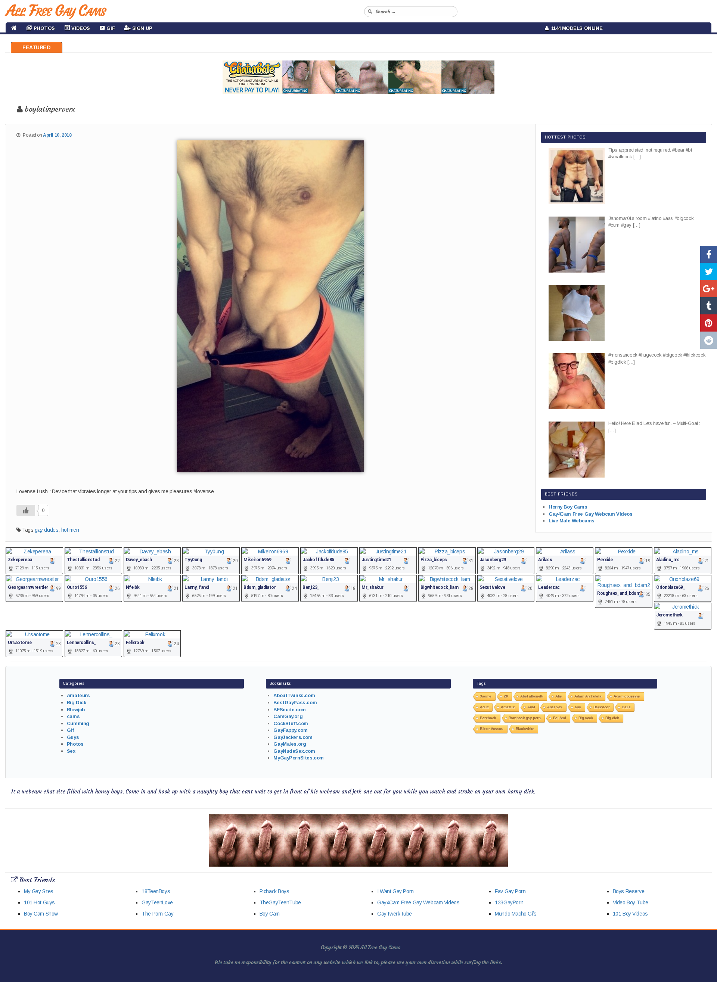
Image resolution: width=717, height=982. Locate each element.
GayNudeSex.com (294, 751)
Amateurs (78, 695)
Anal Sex (554, 707)
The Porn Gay (157, 914)
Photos (75, 744)
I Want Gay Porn (395, 891)
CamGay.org (287, 716)
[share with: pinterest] (708, 323)
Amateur (508, 707)
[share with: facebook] (708, 254)
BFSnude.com (289, 709)
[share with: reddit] (708, 340)
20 (506, 696)
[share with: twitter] (708, 271)
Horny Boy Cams (568, 507)
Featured (36, 47)
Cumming (78, 723)
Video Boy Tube (630, 902)
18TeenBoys (156, 891)
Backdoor (601, 707)
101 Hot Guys (39, 902)
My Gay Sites (38, 891)
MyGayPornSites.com (298, 758)
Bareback (488, 718)
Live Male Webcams (572, 520)
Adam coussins (627, 696)
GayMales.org (289, 744)
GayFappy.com (290, 730)
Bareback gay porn (525, 718)
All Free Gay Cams (55, 10)
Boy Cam (270, 914)
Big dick (612, 718)
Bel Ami (559, 718)
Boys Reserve (629, 891)
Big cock (585, 718)
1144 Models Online (576, 28)
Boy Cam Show (41, 914)
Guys (73, 737)
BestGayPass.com (295, 702)
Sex (71, 751)
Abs (558, 696)
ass (578, 707)
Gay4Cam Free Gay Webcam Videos (590, 514)
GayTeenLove (157, 902)
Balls (626, 707)
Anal (531, 707)
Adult (484, 707)
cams (73, 716)
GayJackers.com (292, 737)
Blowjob (76, 709)
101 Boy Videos (630, 914)
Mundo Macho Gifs (515, 914)
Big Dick (76, 702)
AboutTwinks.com (294, 695)
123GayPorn (509, 902)
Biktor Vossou (491, 729)
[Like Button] (25, 510)
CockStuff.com (290, 723)
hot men (70, 530)
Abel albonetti (531, 696)
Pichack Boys (274, 891)
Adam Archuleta (587, 696)
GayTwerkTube (394, 914)
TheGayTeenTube (280, 902)
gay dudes (46, 530)
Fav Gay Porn (510, 891)
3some (485, 696)
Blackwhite (525, 729)
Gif (70, 730)
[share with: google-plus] (708, 288)
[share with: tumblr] (708, 305)
